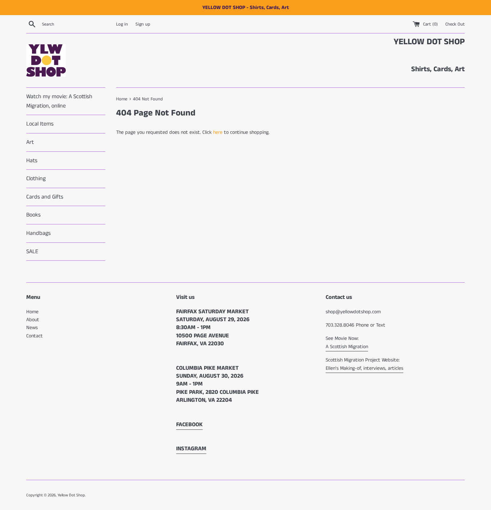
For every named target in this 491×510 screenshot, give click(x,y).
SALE (32, 251)
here (217, 132)
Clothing (36, 178)
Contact (34, 336)
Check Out (455, 24)
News (32, 327)
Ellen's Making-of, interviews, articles (364, 368)
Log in (122, 24)
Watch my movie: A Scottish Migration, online (59, 101)
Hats (31, 160)
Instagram (191, 449)
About (32, 319)
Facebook (189, 424)
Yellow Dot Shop (71, 495)
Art (30, 142)
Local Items (40, 124)
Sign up (143, 24)
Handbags (38, 233)
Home (32, 311)
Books (33, 215)
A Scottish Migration (347, 346)
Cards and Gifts (44, 197)
